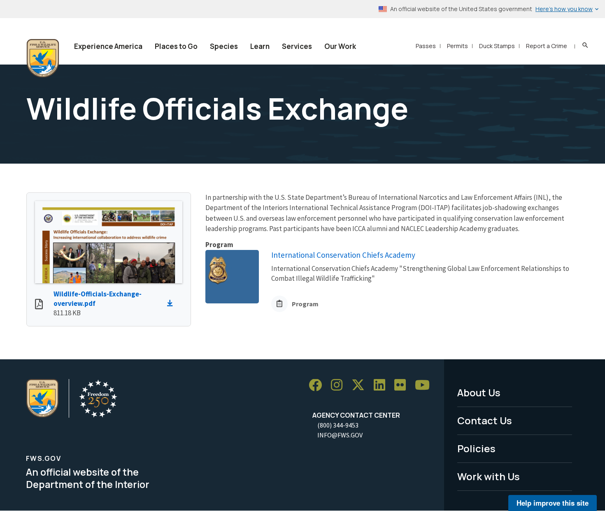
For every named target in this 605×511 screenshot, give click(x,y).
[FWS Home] (42, 58)
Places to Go (176, 46)
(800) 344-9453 (337, 425)
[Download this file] (172, 303)
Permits (457, 46)
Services (297, 46)
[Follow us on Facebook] (318, 385)
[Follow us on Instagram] (339, 385)
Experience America (108, 46)
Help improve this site (553, 503)
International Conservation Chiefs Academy (343, 255)
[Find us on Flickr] (403, 385)
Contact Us (484, 420)
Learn (260, 46)
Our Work (340, 46)
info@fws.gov (340, 435)
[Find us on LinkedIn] (382, 385)
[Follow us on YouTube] (425, 385)
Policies (476, 448)
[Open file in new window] (39, 305)
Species (224, 46)
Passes (426, 46)
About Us (478, 392)
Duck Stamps (497, 46)
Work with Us (488, 476)
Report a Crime (546, 46)
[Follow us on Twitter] (360, 385)
